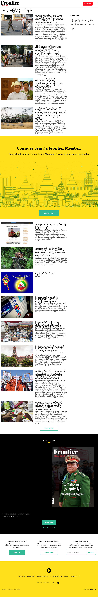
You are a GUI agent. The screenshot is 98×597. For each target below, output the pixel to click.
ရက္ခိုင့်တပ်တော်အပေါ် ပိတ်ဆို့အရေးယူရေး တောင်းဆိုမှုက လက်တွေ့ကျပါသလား (51, 113)
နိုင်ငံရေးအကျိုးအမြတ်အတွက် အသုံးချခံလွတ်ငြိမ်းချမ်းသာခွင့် (48, 50)
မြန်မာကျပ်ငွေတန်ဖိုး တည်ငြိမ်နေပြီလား (46, 299)
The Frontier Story (44, 576)
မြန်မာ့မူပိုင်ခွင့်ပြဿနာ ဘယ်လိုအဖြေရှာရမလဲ (48, 324)
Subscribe (49, 552)
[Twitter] (58, 582)
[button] (91, 589)
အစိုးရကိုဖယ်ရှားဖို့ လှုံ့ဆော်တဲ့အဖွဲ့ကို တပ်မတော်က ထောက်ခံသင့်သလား (50, 375)
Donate (87, 4)
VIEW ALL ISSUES (49, 527)
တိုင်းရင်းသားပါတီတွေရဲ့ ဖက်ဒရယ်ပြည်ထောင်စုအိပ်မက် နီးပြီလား (49, 406)
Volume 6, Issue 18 (9, 514)
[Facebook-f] (53, 582)
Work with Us (57, 576)
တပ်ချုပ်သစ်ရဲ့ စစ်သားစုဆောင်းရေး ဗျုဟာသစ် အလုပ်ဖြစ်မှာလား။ (49, 19)
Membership (31, 576)
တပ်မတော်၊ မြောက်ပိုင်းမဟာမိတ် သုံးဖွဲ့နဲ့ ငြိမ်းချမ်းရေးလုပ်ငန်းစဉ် (50, 252)
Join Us (17, 552)
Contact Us (75, 576)
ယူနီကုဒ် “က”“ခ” (45, 273)
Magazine (22, 576)
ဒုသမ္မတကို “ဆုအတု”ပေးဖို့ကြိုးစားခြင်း (50, 225)
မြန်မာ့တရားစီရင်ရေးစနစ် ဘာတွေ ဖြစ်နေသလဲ (49, 348)
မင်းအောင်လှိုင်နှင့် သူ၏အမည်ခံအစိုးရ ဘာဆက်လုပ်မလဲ (49, 83)
